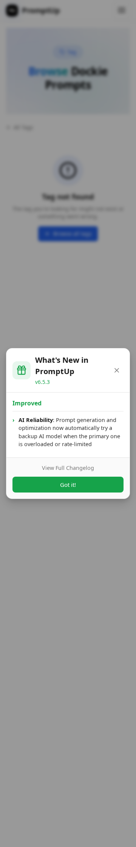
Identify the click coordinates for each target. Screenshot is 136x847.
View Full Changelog (68, 467)
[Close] (117, 370)
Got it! (68, 484)
